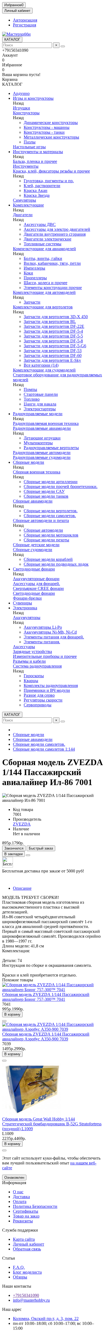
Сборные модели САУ (44, 491)
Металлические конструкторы (51, 137)
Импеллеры (34, 268)
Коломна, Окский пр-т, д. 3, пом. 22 (46, 1318)
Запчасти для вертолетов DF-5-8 (53, 341)
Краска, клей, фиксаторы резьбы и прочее (51, 171)
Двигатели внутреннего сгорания (55, 234)
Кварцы (31, 680)
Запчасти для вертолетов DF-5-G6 (55, 345)
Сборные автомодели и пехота (41, 520)
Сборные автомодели (43, 530)
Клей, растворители (42, 185)
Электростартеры (40, 409)
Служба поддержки (20, 1230)
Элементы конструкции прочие (53, 287)
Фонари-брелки (27, 598)
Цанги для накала (40, 404)
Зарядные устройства (32, 651)
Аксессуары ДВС (40, 224)
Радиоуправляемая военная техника (46, 423)
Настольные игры (29, 147)
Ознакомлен (14, 1177)
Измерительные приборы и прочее (45, 656)
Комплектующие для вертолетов (43, 307)
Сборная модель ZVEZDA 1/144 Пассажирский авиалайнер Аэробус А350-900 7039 (45, 1036)
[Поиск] (63, 46)
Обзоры (20, 1277)
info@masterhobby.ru (31, 1300)
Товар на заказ (26, 1216)
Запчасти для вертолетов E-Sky (52, 360)
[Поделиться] (28, 855)
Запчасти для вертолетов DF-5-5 (53, 336)
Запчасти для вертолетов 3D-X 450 (56, 316)
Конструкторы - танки (44, 132)
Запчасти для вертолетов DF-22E (54, 326)
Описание (22, 888)
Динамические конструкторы (51, 122)
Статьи (8, 1258)
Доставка (21, 1196)
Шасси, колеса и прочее (45, 282)
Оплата (19, 1201)
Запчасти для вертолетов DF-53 (53, 350)
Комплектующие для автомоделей (44, 292)
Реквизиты (23, 1221)
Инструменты (25, 166)
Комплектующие (28, 205)
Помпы (30, 389)
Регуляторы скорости (43, 700)
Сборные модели (28, 462)
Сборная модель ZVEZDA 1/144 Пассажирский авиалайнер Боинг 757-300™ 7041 (45, 997)
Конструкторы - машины (46, 127)
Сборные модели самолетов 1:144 (44, 749)
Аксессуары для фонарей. (36, 583)
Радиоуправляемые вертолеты (51, 447)
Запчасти (32, 302)
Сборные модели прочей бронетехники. (60, 486)
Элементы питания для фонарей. (54, 637)
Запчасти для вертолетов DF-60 (53, 355)
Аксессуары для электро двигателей (57, 229)
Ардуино (21, 93)
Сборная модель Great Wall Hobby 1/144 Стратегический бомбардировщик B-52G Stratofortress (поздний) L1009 (52, 1124)
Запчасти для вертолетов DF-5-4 (53, 331)
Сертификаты (25, 1211)
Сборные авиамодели (32, 501)
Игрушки (21, 108)
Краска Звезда (37, 195)
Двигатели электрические (47, 239)
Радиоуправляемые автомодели (42, 452)
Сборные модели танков (46, 496)
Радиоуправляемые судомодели (42, 457)
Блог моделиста (27, 1272)
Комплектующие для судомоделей (44, 370)
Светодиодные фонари (34, 569)
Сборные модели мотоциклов (51, 535)
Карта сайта (24, 1239)
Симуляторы (24, 200)
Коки (28, 273)
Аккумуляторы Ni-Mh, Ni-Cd (50, 632)
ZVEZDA (22, 824)
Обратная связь (27, 1249)
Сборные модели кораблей (48, 559)
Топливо (32, 399)
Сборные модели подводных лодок (56, 564)
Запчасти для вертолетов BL (50, 321)
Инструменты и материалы (38, 151)
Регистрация (24, 25)
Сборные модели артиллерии (51, 481)
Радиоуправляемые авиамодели (42, 428)
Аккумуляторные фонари (36, 578)
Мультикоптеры (38, 443)
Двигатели (23, 214)
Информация (14, 1182)
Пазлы (30, 142)
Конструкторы (26, 113)
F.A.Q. (19, 1267)
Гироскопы (34, 675)
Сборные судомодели (32, 549)
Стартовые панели (41, 394)
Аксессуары (24, 646)
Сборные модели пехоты (46, 540)
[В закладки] (4, 1021)
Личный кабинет (28, 1244)
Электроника (25, 608)
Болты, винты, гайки (43, 258)
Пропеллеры (35, 278)
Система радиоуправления (37, 666)
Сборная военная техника (36, 472)
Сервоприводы (37, 705)
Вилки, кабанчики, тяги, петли (52, 263)
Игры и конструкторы (33, 98)
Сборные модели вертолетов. (51, 510)
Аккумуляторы (26, 617)
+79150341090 (26, 1295)
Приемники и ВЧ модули (47, 690)
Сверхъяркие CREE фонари (38, 588)
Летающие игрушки (42, 438)
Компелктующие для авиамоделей (44, 248)
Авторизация (25, 20)
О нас (18, 1192)
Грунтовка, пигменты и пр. (49, 180)
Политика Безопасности (35, 1206)
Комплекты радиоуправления (51, 685)
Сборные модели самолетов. (50, 515)
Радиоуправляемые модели (37, 413)
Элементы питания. (42, 642)
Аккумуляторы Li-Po (43, 627)
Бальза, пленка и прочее (35, 161)
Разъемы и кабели (29, 661)
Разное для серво (39, 695)
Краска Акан (35, 190)
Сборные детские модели (36, 544)
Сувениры (22, 603)
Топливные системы (42, 244)
